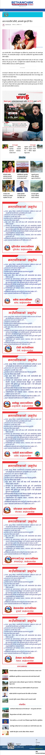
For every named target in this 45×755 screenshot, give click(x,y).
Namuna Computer (39, 748)
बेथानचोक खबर (8, 25)
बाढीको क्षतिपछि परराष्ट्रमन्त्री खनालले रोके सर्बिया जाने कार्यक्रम (21, 196)
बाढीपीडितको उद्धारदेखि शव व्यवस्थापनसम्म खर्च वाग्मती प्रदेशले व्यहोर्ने (22, 176)
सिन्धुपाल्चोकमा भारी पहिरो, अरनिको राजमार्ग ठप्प (21, 715)
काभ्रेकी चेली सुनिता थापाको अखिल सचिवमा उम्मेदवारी (22, 732)
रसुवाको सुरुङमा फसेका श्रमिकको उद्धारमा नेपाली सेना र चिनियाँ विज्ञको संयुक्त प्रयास (36, 178)
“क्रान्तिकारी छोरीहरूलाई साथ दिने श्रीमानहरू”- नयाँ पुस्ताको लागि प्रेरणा (25, 709)
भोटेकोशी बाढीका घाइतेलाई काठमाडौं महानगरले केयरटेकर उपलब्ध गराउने (7, 177)
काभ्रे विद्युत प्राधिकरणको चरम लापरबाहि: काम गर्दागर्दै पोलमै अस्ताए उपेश (26, 726)
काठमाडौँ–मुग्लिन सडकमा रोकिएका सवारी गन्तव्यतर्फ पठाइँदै (35, 196)
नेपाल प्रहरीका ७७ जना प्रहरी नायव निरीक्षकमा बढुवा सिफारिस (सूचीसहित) (26, 720)
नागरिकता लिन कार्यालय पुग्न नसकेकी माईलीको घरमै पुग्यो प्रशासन (8, 196)
